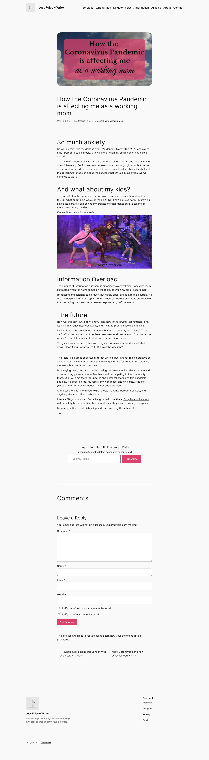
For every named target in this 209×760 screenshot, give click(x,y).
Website (61, 594)
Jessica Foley (84, 121)
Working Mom (116, 121)
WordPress (46, 742)
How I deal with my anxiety (80, 212)
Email (61, 580)
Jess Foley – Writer (52, 7)
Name (61, 565)
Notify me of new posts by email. (80, 614)
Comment (63, 531)
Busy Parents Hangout (136, 399)
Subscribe (132, 458)
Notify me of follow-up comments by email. (86, 608)
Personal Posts (101, 121)
